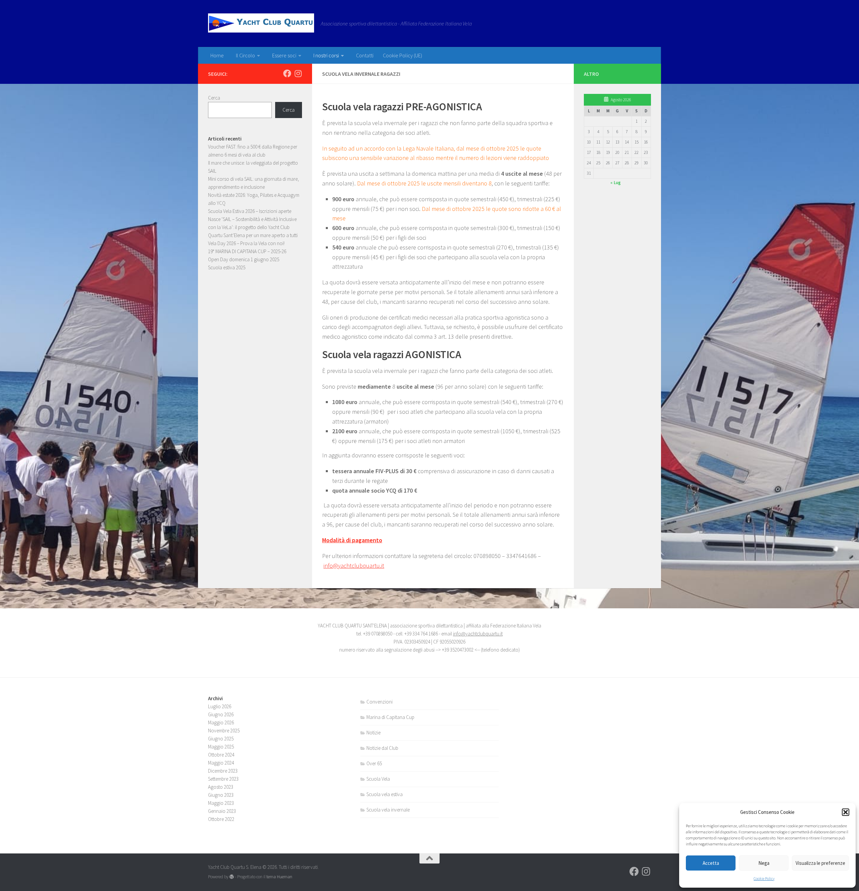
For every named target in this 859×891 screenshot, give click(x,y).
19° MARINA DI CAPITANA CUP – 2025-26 (247, 251)
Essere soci (284, 55)
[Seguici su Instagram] (298, 73)
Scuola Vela (378, 779)
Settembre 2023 (223, 779)
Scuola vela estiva (384, 794)
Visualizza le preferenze (820, 863)
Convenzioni (379, 702)
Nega (763, 863)
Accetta (711, 863)
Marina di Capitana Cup (390, 717)
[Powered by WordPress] (232, 877)
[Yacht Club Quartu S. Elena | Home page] (261, 23)
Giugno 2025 (221, 738)
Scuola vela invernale (388, 809)
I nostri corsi (326, 55)
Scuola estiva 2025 (226, 267)
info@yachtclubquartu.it (353, 565)
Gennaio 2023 (222, 811)
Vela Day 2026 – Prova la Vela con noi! (246, 243)
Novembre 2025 (224, 730)
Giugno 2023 (221, 795)
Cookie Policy (764, 878)
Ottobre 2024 (221, 754)
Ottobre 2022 (221, 819)
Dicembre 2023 (223, 771)
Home (217, 55)
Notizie (373, 732)
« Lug (615, 182)
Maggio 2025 (221, 746)
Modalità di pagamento (352, 540)
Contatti (364, 55)
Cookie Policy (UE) (402, 55)
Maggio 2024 (221, 763)
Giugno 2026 (221, 714)
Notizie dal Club (382, 748)
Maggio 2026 (221, 722)
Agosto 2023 (220, 787)
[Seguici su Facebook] (287, 73)
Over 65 (374, 763)
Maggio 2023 (221, 803)
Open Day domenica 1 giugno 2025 (243, 259)
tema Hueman (279, 877)
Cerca (214, 98)
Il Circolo (245, 55)
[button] (845, 812)
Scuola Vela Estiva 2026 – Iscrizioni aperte (249, 211)
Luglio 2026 (219, 706)
